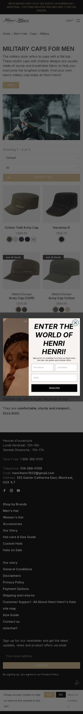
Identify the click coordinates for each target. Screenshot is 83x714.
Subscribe (54, 388)
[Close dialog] (75, 323)
